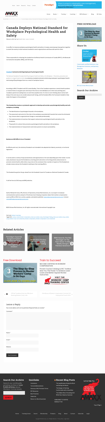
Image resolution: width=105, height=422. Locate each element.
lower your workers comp (36, 217)
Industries (33, 396)
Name (8, 332)
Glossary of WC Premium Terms (39, 388)
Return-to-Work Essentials (38, 399)
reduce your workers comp (59, 217)
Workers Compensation (30, 218)
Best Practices (35, 394)
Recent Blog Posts (65, 380)
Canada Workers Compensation (23, 217)
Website (8, 347)
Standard (9, 72)
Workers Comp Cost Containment (17, 218)
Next (72, 244)
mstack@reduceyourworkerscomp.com (17, 199)
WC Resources (34, 391)
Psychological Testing (47, 217)
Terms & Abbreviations (37, 386)
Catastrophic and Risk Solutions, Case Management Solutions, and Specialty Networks (87, 66)
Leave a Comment (30, 39)
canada (14, 217)
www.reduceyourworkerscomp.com (53, 197)
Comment (9, 311)
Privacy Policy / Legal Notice (63, 418)
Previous (5, 244)
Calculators (34, 383)
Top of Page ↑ (98, 405)
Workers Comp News (16, 215)
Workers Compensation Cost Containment (45, 218)
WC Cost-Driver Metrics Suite (85, 85)
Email (8, 340)
